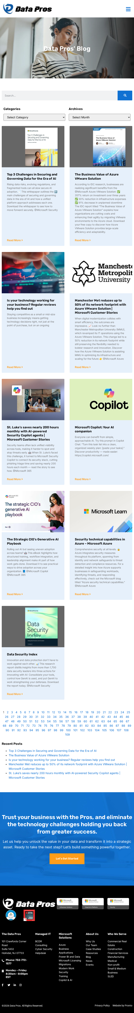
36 (67, 716)
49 (19, 721)
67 (127, 721)
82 (87, 725)
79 (69, 725)
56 (61, 721)
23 (116, 712)
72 (28, 725)
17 (81, 712)
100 (68, 730)
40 (91, 716)
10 (43, 712)
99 (61, 730)
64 (109, 721)
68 (4, 725)
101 (75, 730)
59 (79, 721)
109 (67, 734)
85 (105, 725)
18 (86, 712)
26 (6, 716)
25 (128, 712)
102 (82, 730)
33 (48, 716)
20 (98, 712)
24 (122, 712)
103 (89, 730)
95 (37, 730)
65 (115, 721)
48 (12, 721)
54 (49, 721)
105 (104, 730)
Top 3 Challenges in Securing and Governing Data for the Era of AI (32, 176)
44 (115, 716)
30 (31, 716)
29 (25, 716)
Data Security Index (22, 654)
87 (117, 725)
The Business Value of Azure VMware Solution (97, 176)
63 (103, 721)
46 (127, 716)
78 (63, 725)
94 (31, 730)
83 (93, 725)
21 (104, 712)
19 (92, 712)
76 (51, 725)
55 (55, 721)
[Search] (125, 95)
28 (18, 716)
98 (55, 730)
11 (48, 712)
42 (103, 716)
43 (109, 716)
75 (45, 725)
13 (59, 712)
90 (7, 730)
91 (13, 730)
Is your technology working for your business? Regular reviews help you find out (31, 305)
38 (79, 716)
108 (126, 730)
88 (123, 725)
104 (97, 730)
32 (42, 716)
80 (75, 725)
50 (25, 721)
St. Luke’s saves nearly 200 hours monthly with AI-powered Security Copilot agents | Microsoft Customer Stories (33, 433)
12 (53, 712)
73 (34, 725)
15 (70, 712)
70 (16, 725)
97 (49, 730)
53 (42, 721)
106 (111, 730)
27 (12, 716)
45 (121, 716)
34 (55, 716)
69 (10, 725)
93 (25, 730)
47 (6, 721)
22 (110, 712)
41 (97, 716)
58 (73, 721)
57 (67, 721)
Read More (14, 240)
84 (99, 725)
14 (64, 712)
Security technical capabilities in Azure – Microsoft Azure (100, 541)
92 (19, 730)
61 (91, 721)
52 (36, 721)
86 (111, 725)
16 (76, 712)
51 (30, 721)
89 (129, 725)
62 (97, 721)
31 (36, 716)
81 (81, 725)
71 (22, 725)
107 (119, 730)
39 (85, 716)
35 (61, 716)
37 (73, 716)
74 (39, 725)
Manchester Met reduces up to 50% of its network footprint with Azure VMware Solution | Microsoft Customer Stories (100, 307)
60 (85, 721)
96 (43, 730)
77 (57, 725)
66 (121, 721)
